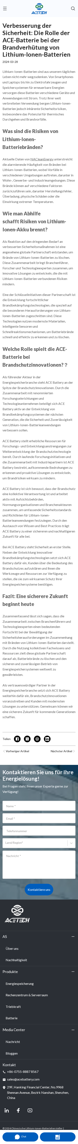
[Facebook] (18, 1110)
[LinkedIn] (6, 1110)
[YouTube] (30, 1110)
